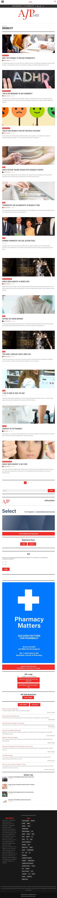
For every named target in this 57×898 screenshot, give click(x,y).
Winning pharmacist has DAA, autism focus (18, 240)
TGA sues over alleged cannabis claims (11, 730)
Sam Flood (6, 431)
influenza (24, 844)
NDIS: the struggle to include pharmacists (18, 58)
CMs (32, 831)
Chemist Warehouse (25, 831)
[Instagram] (40, 6)
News (4, 91)
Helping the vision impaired (12, 318)
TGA (29, 873)
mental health (24, 847)
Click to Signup (28, 697)
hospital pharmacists (26, 842)
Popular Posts (35, 704)
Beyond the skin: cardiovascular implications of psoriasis (21, 784)
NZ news (31, 847)
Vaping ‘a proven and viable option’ (10, 708)
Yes (6, 562)
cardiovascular (25, 828)
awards (28, 823)
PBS (26, 852)
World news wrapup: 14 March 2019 (15, 281)
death (23, 836)
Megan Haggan (7, 60)
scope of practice (25, 871)
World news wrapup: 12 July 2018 (14, 464)
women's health (25, 879)
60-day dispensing (25, 820)
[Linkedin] (38, 6)
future (23, 839)
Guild (31, 839)
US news (23, 876)
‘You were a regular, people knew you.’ (16, 354)
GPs (27, 839)
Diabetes (28, 836)
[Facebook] (36, 6)
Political (8, 91)
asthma (23, 823)
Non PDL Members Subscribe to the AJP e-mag (28, 685)
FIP (32, 836)
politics (33, 865)
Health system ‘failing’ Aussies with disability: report (22, 169)
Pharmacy (24, 860)
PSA (23, 868)
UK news (33, 873)
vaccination (29, 876)
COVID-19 (28, 834)
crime (33, 834)
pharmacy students (26, 865)
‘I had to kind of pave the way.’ (13, 393)
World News (9, 279)
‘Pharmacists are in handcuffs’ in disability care (21, 205)
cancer (28, 826)
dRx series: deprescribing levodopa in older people (19, 800)
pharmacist (24, 855)
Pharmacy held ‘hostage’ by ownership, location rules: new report (17, 746)
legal (29, 844)
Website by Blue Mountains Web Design (28, 896)
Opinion (4, 426)
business (23, 826)
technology (24, 873)
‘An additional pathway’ (7, 755)
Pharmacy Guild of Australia (27, 863)
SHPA (32, 871)
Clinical (4, 128)
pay (22, 852)
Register (32, 544)
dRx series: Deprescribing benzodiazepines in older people (21, 777)
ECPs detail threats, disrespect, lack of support (13, 723)
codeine (23, 834)
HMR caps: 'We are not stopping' (10, 737)
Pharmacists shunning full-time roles (10, 716)
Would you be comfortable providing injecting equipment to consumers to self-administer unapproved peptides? (25, 558)
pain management (30, 850)
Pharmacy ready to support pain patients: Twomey (14, 764)
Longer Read (5, 55)
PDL (29, 852)
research (27, 868)
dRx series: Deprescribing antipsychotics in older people (21, 792)
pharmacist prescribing (26, 857)
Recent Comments (23, 704)
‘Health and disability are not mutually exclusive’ (21, 130)
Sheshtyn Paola (7, 172)
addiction (32, 820)
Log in (23, 544)
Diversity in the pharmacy (12, 428)
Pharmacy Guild (31, 860)
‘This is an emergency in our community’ (17, 93)
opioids (23, 850)
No (5, 564)
